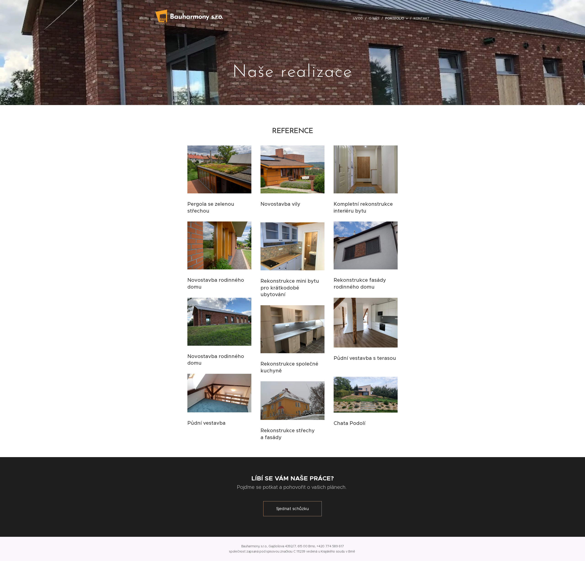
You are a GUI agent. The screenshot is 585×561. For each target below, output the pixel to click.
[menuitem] (359, 18)
